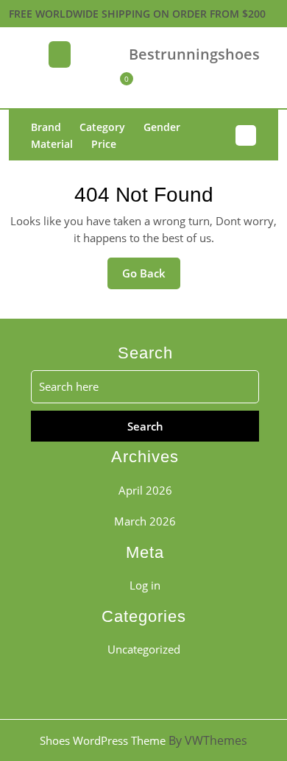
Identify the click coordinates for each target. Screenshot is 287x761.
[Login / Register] (172, 87)
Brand (46, 127)
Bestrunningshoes (194, 54)
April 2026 (145, 490)
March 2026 (145, 521)
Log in (145, 585)
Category (102, 127)
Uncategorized (143, 649)
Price (103, 144)
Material (52, 144)
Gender (162, 127)
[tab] (60, 55)
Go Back (151, 277)
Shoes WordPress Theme (103, 740)
